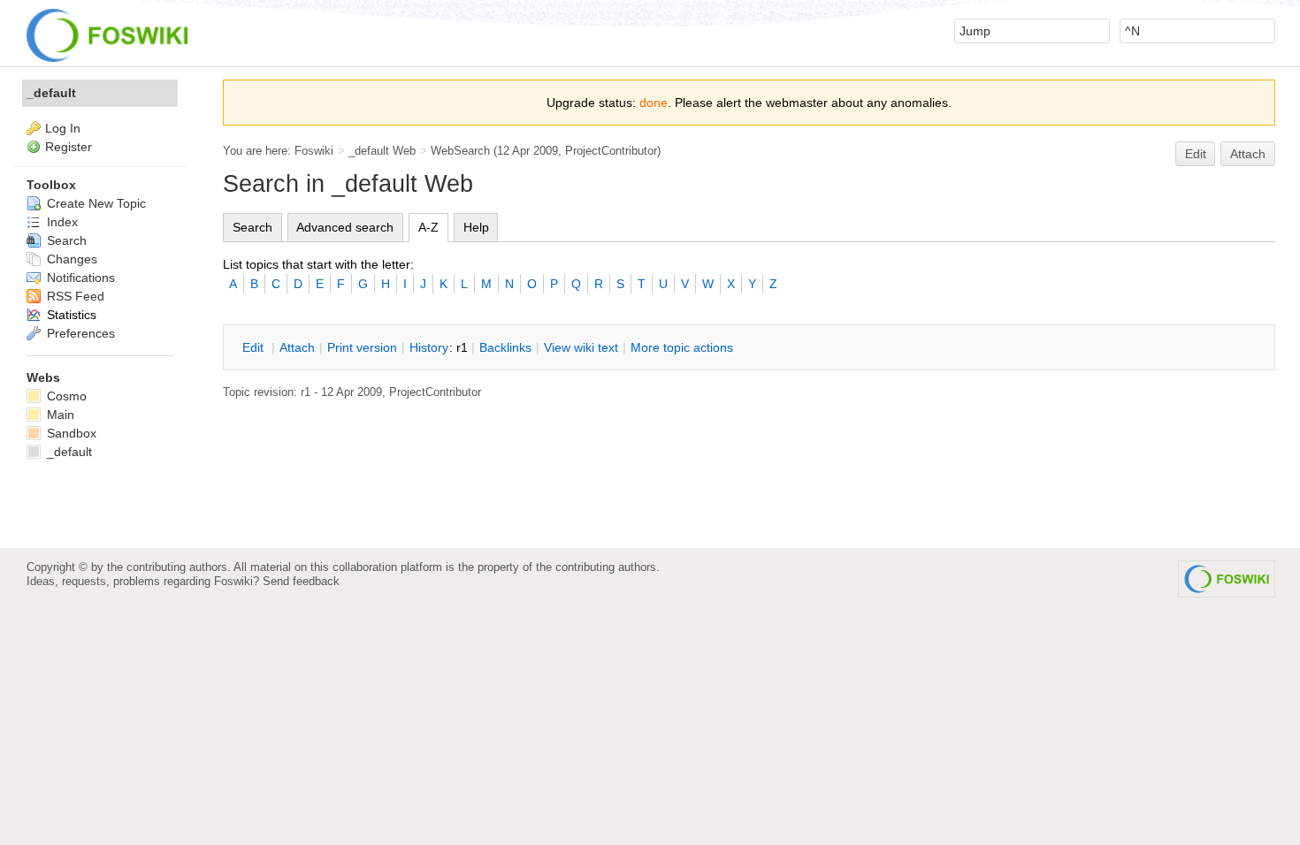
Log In (62, 128)
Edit (1195, 154)
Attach (1248, 154)
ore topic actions (682, 347)
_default (51, 93)
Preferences (79, 333)
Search (252, 227)
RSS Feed (73, 296)
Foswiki (313, 150)
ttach (297, 347)
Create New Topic (94, 203)
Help (476, 227)
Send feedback (301, 581)
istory (428, 347)
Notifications (79, 277)
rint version (362, 347)
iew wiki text (581, 347)
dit (254, 347)
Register (68, 147)
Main (58, 414)
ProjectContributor (611, 150)
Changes (70, 259)
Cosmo (65, 396)
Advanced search (345, 227)
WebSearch (460, 150)
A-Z (428, 227)
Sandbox (69, 433)
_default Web (382, 150)
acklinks (505, 347)
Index (60, 222)
